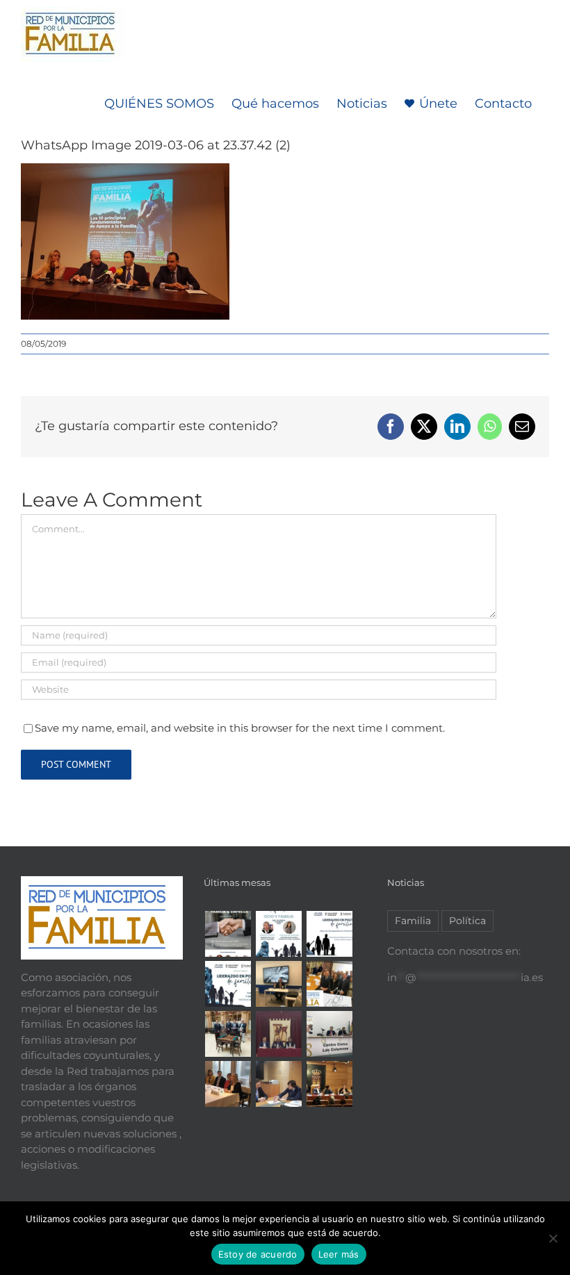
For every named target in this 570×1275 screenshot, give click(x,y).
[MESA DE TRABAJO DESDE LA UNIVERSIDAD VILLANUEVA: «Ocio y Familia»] (278, 934)
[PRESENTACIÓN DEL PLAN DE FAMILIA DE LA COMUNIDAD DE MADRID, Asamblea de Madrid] (329, 1084)
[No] (553, 1238)
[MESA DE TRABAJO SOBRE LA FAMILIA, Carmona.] (278, 1034)
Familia (413, 920)
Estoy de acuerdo (258, 1254)
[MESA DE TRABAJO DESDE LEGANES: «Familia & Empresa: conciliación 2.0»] (228, 934)
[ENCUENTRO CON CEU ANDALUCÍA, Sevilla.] (228, 1034)
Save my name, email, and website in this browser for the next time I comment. (240, 727)
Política (467, 920)
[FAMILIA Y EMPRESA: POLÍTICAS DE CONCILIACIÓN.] (228, 984)
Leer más (338, 1254)
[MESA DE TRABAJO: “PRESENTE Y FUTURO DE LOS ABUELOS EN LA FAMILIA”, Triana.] (329, 1034)
